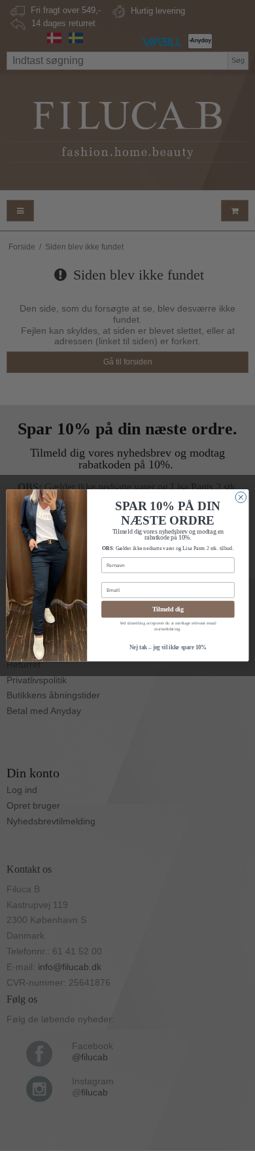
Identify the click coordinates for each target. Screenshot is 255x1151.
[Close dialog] (240, 497)
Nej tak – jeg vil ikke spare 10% (168, 647)
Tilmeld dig (168, 609)
